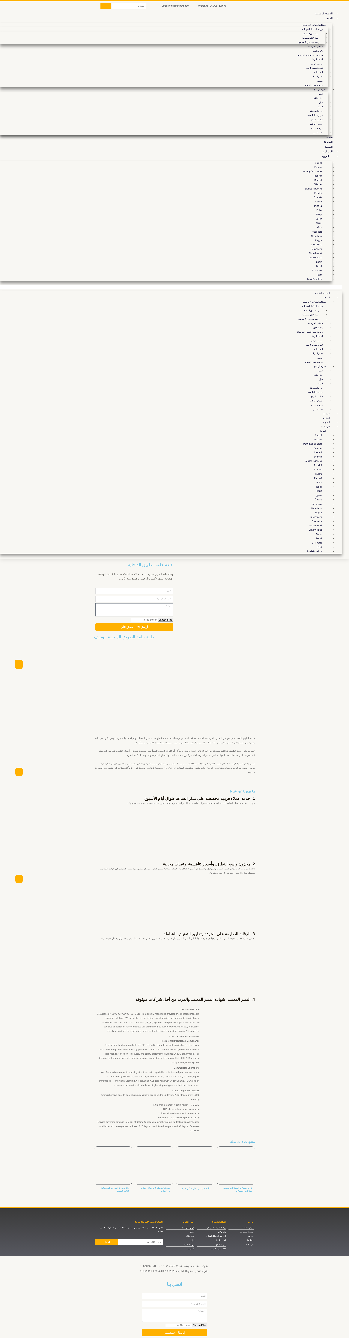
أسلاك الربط (317, 59)
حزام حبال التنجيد (315, 115)
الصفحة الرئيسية (324, 13)
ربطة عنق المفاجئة (310, 33)
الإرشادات (327, 151)
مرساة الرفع (317, 64)
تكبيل (320, 94)
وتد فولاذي (318, 51)
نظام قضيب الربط (314, 68)
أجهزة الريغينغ (320, 89)
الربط (320, 107)
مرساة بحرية (317, 128)
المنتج (329, 18)
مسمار (320, 81)
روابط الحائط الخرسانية (312, 29)
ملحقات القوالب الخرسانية (314, 25)
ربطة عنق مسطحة (310, 38)
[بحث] (105, 6)
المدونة (329, 146)
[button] (171, 287)
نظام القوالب (317, 76)
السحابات (318, 72)
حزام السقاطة (316, 111)
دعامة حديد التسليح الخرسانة (310, 55)
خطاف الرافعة (316, 124)
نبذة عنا (329, 137)
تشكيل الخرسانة (315, 46)
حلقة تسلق (318, 132)
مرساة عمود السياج (314, 85)
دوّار (321, 102)
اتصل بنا (328, 141)
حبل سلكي (318, 98)
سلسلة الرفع (317, 119)
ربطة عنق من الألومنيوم (308, 42)
